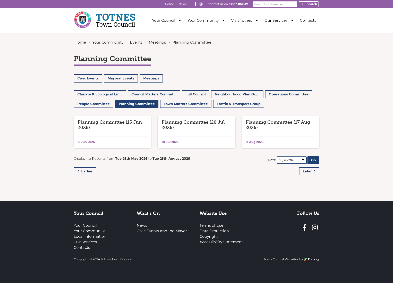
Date (272, 160)
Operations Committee (288, 94)
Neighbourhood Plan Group (238, 94)
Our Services (276, 20)
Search (311, 4)
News (182, 4)
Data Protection (214, 231)
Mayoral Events (121, 78)
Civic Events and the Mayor (162, 231)
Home (169, 4)
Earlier (86, 171)
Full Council (195, 94)
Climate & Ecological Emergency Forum (101, 94)
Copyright (209, 236)
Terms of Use (211, 225)
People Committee (93, 104)
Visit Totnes (241, 20)
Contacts (308, 20)
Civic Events (88, 78)
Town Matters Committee (186, 104)
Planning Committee (137, 104)
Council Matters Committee (155, 94)
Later (308, 171)
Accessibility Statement (221, 242)
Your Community (203, 20)
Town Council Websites (281, 259)
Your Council (163, 20)
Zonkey (313, 259)
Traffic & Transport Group (239, 104)
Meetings (151, 78)
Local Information (90, 236)
